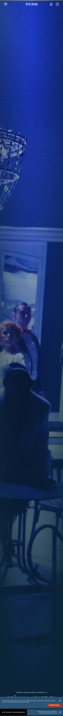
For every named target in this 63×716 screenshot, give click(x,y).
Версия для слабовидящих (13, 712)
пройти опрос (54, 705)
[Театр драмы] (31, 4)
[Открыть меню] (57, 4)
